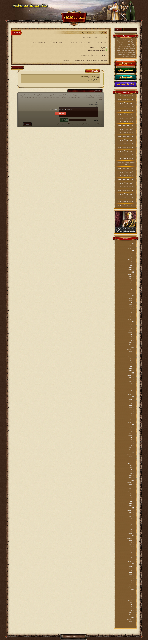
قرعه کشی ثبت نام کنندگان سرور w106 (91, 32)
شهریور (130, 259)
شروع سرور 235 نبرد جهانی (125, 205)
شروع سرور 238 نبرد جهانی (125, 194)
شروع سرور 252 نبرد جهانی (125, 136)
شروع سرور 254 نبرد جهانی (125, 128)
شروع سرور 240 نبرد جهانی (125, 186)
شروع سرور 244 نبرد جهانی (125, 171)
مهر (131, 308)
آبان (131, 282)
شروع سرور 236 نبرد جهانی (125, 201)
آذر (131, 261)
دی (131, 263)
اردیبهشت (129, 252)
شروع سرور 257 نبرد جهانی (125, 117)
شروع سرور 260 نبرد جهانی (125, 106)
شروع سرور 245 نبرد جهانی (125, 168)
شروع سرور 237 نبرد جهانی (125, 197)
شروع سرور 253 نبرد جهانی (125, 132)
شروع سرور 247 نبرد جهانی (125, 154)
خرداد (130, 254)
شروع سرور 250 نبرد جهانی (125, 143)
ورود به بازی (60, 113)
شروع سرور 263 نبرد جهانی (125, 95)
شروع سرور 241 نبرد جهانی (125, 183)
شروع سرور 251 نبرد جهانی (125, 140)
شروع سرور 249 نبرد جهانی (125, 147)
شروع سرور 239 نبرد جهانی (125, 190)
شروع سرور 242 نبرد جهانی (125, 179)
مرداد (130, 278)
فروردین (130, 247)
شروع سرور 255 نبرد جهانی (125, 125)
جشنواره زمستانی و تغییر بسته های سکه (126, 163)
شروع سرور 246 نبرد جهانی (125, 158)
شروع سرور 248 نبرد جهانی (125, 151)
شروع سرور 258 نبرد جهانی (125, 114)
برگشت (17, 67)
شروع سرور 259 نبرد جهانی (125, 110)
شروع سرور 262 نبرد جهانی (125, 99)
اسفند (130, 245)
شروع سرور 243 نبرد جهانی (125, 175)
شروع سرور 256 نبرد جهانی (125, 121)
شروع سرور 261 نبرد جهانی (125, 103)
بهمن (131, 265)
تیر (131, 257)
